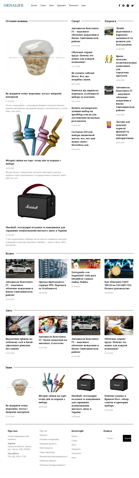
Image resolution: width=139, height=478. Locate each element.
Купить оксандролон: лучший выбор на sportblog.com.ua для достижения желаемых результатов (86, 114)
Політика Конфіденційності (52, 465)
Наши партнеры (47, 452)
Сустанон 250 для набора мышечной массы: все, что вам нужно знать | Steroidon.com (83, 138)
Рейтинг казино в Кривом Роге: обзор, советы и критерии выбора (117, 400)
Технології (73, 5)
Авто (51, 5)
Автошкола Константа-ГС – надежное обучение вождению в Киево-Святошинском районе (85, 35)
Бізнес (34, 5)
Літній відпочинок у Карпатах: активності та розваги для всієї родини (124, 36)
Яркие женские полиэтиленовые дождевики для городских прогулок (126, 66)
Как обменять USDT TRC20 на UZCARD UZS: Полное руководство (118, 285)
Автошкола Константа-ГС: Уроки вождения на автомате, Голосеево (53, 340)
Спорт (43, 5)
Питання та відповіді (49, 439)
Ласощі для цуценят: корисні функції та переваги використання (124, 130)
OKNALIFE (13, 5)
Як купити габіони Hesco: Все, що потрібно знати (83, 76)
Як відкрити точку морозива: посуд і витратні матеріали (17, 409)
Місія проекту (46, 448)
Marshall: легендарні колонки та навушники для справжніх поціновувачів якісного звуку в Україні (36, 229)
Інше (83, 5)
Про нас (43, 431)
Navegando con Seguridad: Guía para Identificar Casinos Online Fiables (84, 277)
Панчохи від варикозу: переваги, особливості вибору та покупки (85, 93)
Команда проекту (48, 443)
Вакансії (43, 435)
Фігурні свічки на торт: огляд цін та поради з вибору (53, 399)
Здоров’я (61, 5)
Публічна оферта (48, 460)
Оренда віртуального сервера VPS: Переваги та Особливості (52, 285)
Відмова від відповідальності (53, 456)
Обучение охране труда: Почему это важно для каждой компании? (83, 57)
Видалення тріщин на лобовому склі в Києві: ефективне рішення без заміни (19, 343)
